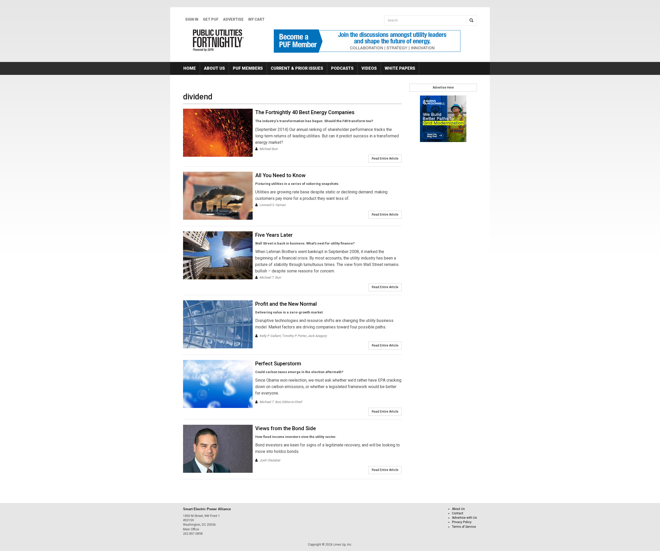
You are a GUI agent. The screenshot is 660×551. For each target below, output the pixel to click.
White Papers (400, 68)
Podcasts (342, 68)
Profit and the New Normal (286, 304)
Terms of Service (464, 527)
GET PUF (210, 19)
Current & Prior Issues (297, 68)
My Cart (256, 19)
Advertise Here (443, 87)
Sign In (191, 19)
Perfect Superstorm (278, 363)
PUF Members (248, 68)
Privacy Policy (462, 522)
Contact (457, 513)
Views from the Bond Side (285, 428)
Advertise (233, 19)
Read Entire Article (385, 158)
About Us (214, 68)
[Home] (218, 40)
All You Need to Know (280, 175)
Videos (369, 68)
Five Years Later (274, 235)
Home (189, 68)
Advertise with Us (464, 517)
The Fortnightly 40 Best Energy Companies (304, 112)
